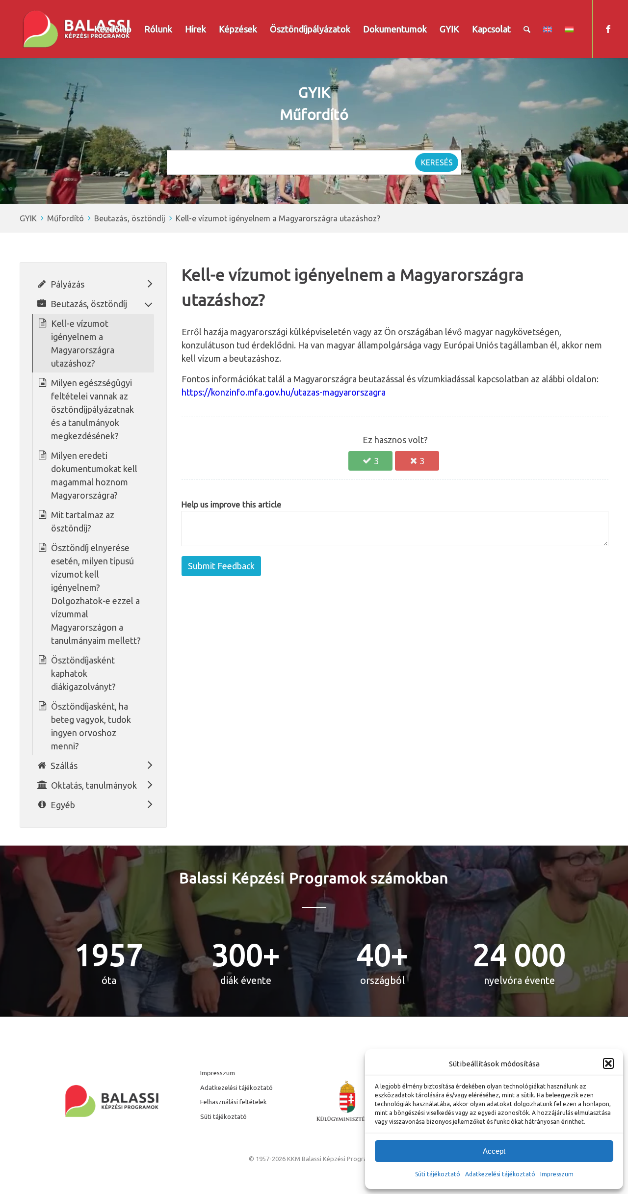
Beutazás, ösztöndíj (129, 218)
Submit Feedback (221, 566)
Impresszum (217, 1072)
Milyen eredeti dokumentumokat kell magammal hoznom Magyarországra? (94, 475)
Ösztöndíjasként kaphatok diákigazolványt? (83, 673)
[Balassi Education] (76, 29)
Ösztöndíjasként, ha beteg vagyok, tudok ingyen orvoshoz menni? (91, 726)
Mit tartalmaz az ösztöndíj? (82, 521)
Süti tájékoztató (437, 1174)
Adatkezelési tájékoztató (500, 1174)
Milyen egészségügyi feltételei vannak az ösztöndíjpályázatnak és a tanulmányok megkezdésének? (92, 409)
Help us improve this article (232, 504)
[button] (608, 1063)
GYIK (28, 218)
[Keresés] (527, 29)
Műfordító (65, 218)
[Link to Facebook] (608, 28)
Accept (494, 1151)
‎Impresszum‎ (557, 1174)
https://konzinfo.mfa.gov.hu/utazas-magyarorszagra (284, 392)
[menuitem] (113, 29)
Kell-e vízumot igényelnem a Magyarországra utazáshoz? (278, 218)
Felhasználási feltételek (233, 1101)
